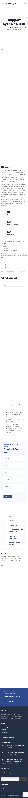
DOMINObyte (13, 795)
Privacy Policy (6, 735)
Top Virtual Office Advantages (15, 752)
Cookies (4, 732)
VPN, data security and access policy (16, 530)
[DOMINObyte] (9, 3)
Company (5, 727)
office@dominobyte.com (13, 696)
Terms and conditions (8, 737)
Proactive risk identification (13, 537)
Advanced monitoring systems (15, 543)
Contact (4, 729)
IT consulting (13, 525)
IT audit (11, 520)
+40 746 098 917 (10, 702)
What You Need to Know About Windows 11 (15, 746)
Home (5, 27)
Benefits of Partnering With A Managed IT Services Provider (15, 760)
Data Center (13, 516)
